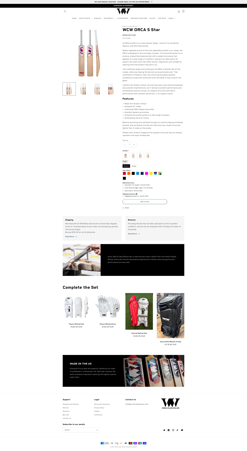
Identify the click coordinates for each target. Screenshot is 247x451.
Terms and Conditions (102, 404)
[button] (65, 11)
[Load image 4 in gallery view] (110, 89)
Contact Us (67, 418)
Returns (66, 408)
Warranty (66, 411)
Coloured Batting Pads (139, 333)
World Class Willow (120, 447)
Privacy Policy (99, 408)
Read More (69, 237)
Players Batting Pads (76, 324)
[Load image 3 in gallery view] (97, 89)
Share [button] (127, 208)
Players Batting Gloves (108, 324)
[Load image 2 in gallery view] (83, 89)
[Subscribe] (97, 430)
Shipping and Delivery (71, 404)
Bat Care (66, 415)
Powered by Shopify (131, 447)
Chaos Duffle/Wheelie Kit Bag (170, 341)
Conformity (98, 415)
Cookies (97, 411)
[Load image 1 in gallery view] (69, 89)
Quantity (125, 140)
